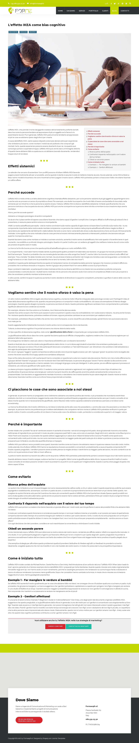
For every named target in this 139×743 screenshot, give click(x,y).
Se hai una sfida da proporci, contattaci (27, 720)
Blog (114, 11)
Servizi (82, 11)
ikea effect (33, 32)
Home (60, 11)
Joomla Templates (58, 738)
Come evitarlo (93, 149)
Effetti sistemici (94, 131)
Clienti (105, 11)
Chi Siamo (71, 11)
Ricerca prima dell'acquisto (99, 152)
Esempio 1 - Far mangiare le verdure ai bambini (107, 165)
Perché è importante (96, 147)
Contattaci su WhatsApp (79, 626)
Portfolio (93, 11)
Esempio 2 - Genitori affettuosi (101, 167)
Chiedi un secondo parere (99, 159)
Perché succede (94, 134)
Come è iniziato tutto (96, 162)
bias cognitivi (13, 32)
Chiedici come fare (55, 626)
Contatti (125, 11)
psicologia (23, 32)
